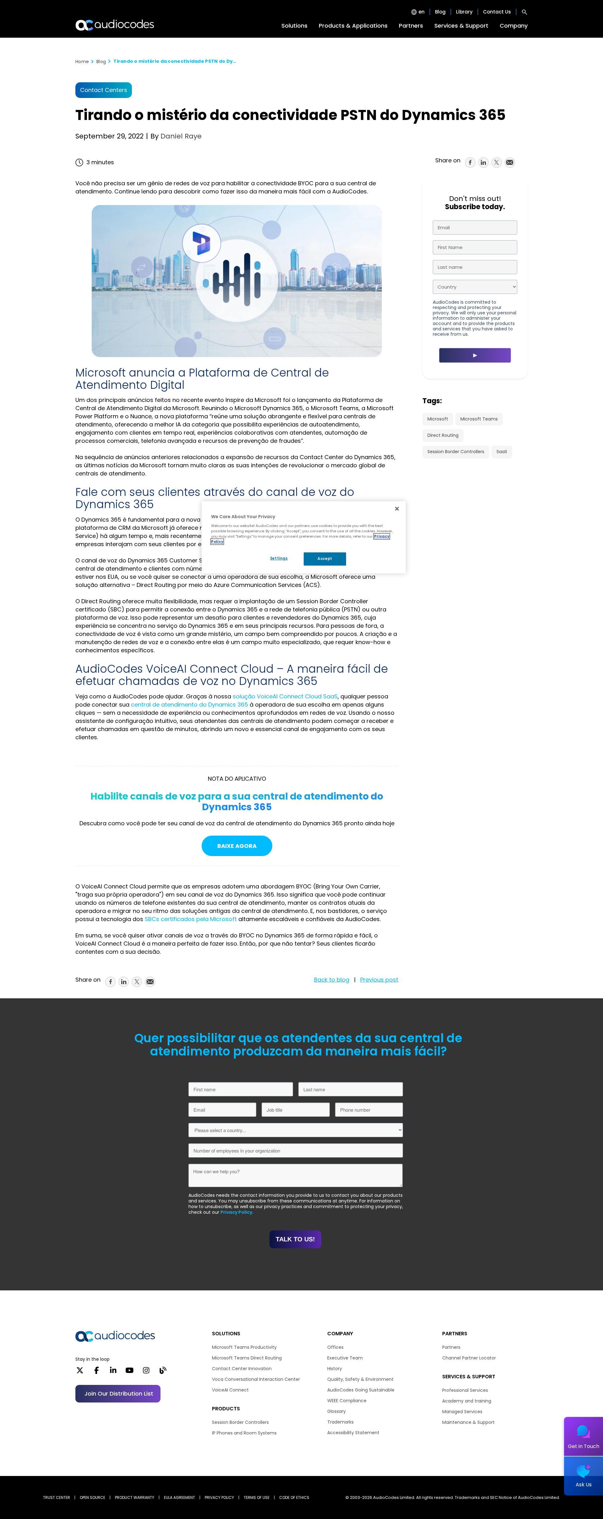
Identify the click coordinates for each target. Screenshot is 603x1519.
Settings (279, 558)
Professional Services (465, 1390)
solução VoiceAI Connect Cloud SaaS (285, 696)
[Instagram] (146, 1372)
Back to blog (331, 980)
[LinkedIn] (113, 1372)
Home (82, 61)
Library (464, 12)
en (422, 12)
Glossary (336, 1411)
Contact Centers (103, 90)
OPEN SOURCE (92, 1497)
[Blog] (162, 1372)
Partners (411, 26)
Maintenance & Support (468, 1422)
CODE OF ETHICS (294, 1497)
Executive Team (345, 1358)
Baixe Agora (237, 846)
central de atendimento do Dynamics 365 (189, 704)
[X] (79, 1372)
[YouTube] (129, 1372)
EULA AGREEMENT (179, 1497)
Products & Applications (353, 26)
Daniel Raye (180, 136)
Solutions (294, 26)
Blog (440, 12)
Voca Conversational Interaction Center (256, 1379)
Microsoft (437, 419)
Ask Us (584, 1484)
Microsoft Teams (479, 419)
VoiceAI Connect (230, 1390)
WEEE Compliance (347, 1400)
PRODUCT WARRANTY (134, 1497)
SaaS (502, 451)
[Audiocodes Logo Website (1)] (115, 25)
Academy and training (466, 1401)
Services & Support (461, 26)
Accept (325, 558)
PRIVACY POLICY (219, 1497)
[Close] (397, 509)
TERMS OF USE (256, 1497)
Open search (524, 12)
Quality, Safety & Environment (360, 1379)
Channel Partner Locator (469, 1358)
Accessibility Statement (353, 1432)
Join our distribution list (118, 1393)
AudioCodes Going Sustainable (360, 1390)
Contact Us (497, 12)
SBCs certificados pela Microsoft (191, 919)
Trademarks (340, 1422)
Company (514, 26)
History (334, 1368)
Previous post (379, 980)
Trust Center (56, 1497)
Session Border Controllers (455, 451)
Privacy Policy (236, 1212)
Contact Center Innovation (242, 1368)
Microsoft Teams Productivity (244, 1347)
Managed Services (462, 1411)
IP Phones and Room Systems (244, 1433)
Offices (335, 1347)
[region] (304, 537)
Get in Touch (583, 1446)
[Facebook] (96, 1372)
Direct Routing (443, 435)
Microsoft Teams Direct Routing (247, 1358)
